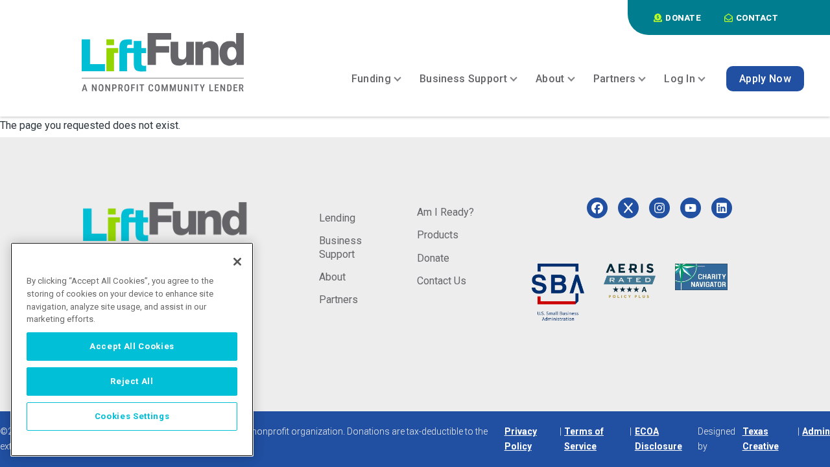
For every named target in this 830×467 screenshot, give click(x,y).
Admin (816, 431)
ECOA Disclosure (658, 438)
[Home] (163, 62)
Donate (433, 258)
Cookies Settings (132, 416)
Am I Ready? (445, 212)
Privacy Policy (520, 438)
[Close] (237, 261)
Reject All (132, 381)
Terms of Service (584, 438)
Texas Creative (760, 438)
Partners (338, 299)
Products (437, 235)
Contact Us (441, 281)
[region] (132, 349)
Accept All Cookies (131, 346)
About (332, 277)
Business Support (340, 247)
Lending (337, 218)
